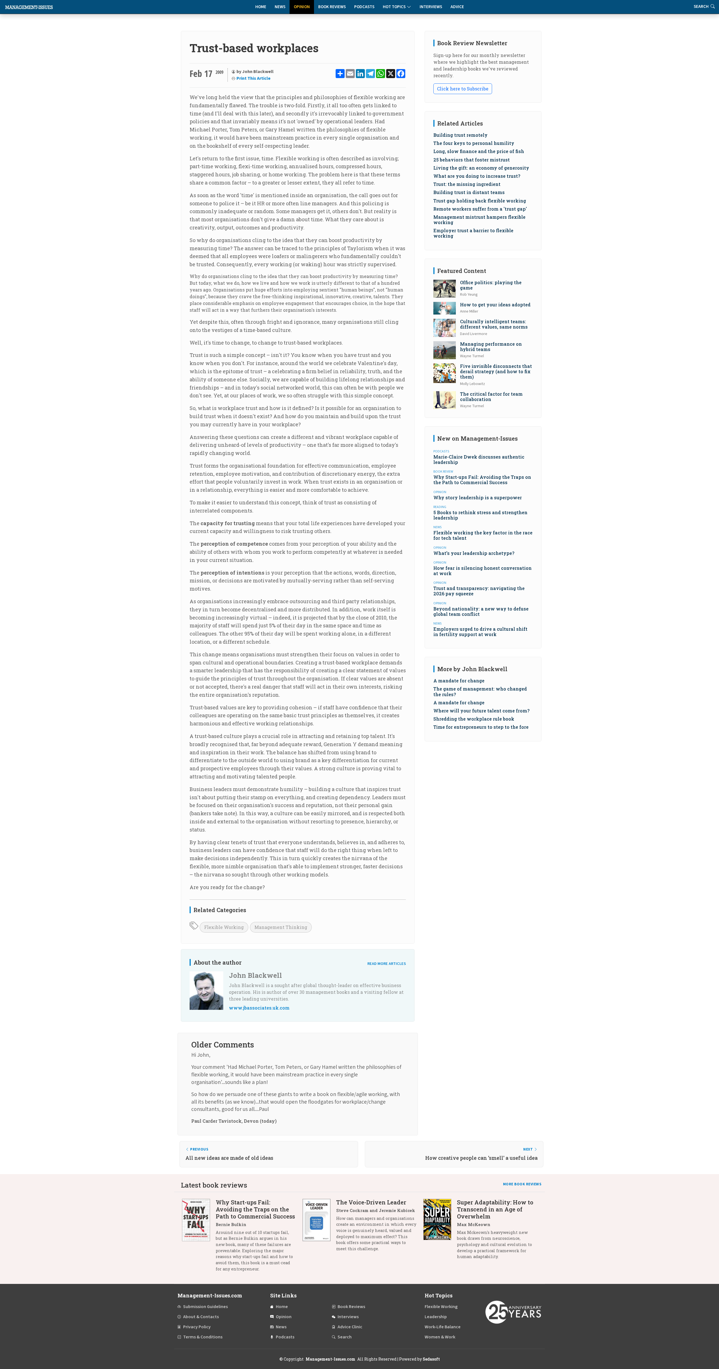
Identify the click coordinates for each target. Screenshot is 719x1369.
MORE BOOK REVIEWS (522, 1184)
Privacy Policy (197, 1327)
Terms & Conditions (202, 1337)
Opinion (302, 7)
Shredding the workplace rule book (473, 719)
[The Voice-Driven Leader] (319, 1227)
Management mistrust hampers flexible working (479, 219)
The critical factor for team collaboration (491, 396)
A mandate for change (458, 681)
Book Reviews (332, 7)
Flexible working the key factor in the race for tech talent (483, 535)
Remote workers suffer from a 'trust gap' (480, 209)
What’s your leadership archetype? (473, 553)
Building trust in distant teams (469, 192)
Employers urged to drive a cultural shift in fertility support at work (480, 631)
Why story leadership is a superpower (477, 497)
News (280, 7)
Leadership (436, 1317)
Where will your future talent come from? (481, 711)
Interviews (431, 7)
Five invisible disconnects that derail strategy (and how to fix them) (496, 371)
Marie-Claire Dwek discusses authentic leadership (478, 459)
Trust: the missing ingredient (466, 184)
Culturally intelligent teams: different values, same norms (494, 324)
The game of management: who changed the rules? (480, 691)
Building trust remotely (460, 135)
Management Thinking (280, 927)
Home (260, 7)
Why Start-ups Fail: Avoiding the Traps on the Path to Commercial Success (482, 479)
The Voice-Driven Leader (371, 1202)
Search (345, 1337)
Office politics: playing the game (491, 285)
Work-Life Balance (443, 1327)
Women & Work (440, 1337)
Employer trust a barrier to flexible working (473, 233)
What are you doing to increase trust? (476, 176)
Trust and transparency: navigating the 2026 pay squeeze (479, 590)
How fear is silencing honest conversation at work (482, 570)
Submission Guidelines (205, 1306)
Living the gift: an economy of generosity (481, 168)
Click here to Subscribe (462, 89)
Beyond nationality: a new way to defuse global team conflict (481, 611)
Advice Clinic (350, 1327)
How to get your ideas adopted (495, 304)
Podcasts (364, 7)
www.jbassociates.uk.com (259, 1008)
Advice (457, 7)
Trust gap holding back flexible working (479, 201)
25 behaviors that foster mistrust (471, 160)
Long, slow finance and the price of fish (478, 151)
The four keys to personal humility (473, 143)
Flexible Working (224, 927)
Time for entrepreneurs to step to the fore (481, 727)
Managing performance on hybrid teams (491, 346)
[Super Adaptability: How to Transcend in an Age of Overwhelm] (440, 1231)
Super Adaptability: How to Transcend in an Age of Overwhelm (495, 1209)
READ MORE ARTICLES (386, 964)
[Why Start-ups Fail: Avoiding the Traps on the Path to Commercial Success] (199, 1237)
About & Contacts (201, 1317)
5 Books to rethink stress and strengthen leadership (480, 515)
